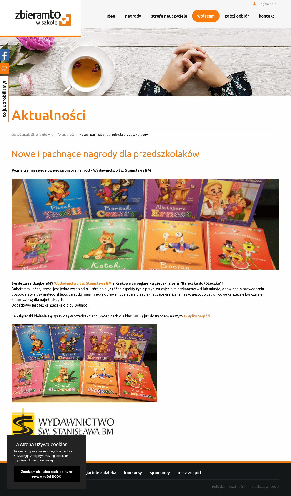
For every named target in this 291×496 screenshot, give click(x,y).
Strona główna (42, 134)
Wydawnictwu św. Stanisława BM (83, 283)
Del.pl (274, 486)
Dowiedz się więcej (40, 460)
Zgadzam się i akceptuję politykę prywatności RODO (46, 474)
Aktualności (66, 134)
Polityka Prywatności (228, 486)
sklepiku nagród (197, 316)
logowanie (267, 4)
